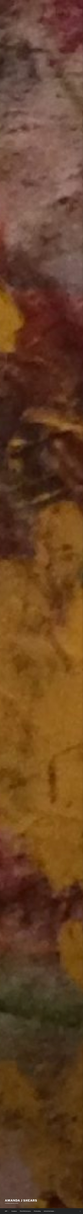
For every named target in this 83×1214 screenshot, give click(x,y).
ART (6, 1211)
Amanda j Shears (21, 1200)
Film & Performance (25, 1211)
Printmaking (37, 1211)
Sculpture (14, 1211)
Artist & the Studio (49, 1211)
